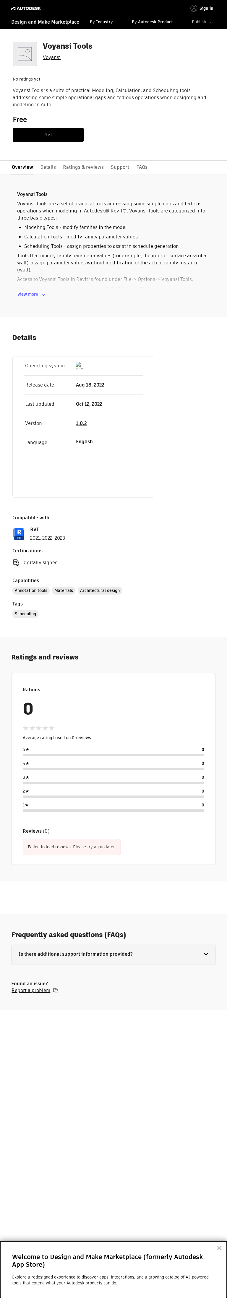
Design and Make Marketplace (45, 22)
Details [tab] (48, 167)
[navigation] (113, 23)
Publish (199, 22)
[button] (113, 954)
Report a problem (31, 990)
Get (48, 134)
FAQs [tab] (141, 167)
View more (27, 294)
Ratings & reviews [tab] (83, 167)
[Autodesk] (26, 8)
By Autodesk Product (152, 22)
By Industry (101, 22)
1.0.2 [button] (81, 423)
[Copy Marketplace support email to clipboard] (56, 990)
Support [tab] (120, 167)
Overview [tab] (22, 167)
